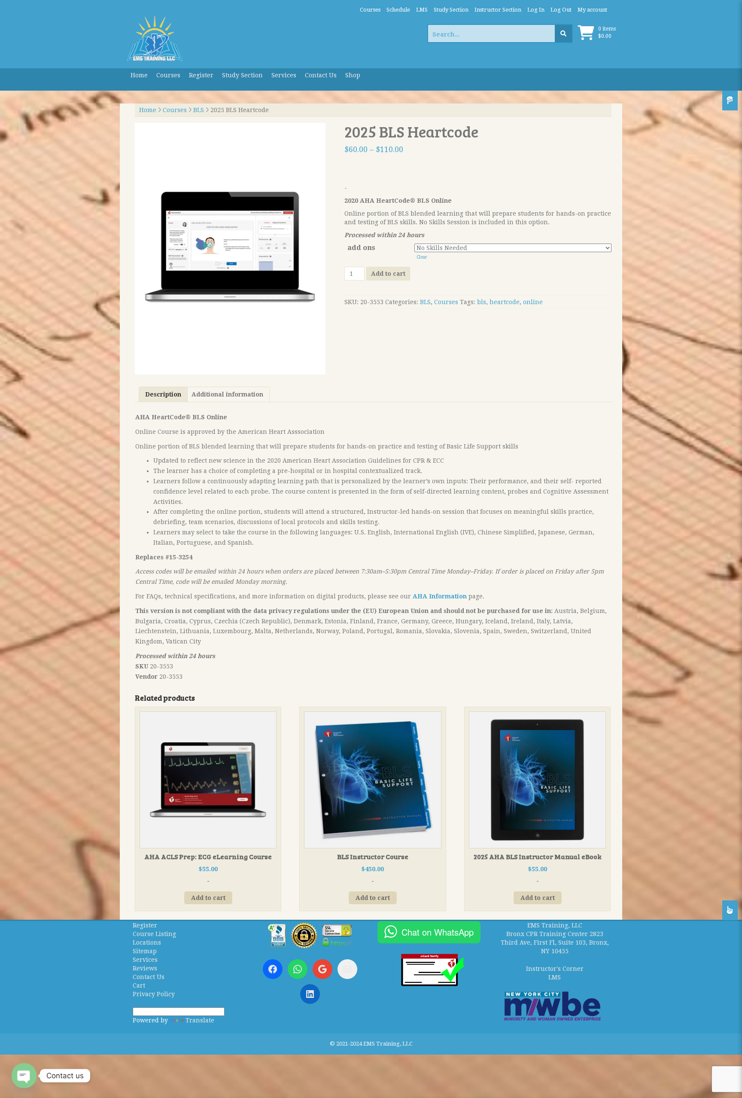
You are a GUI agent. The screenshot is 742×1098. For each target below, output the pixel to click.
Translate (200, 1020)
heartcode (505, 302)
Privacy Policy (154, 994)
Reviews (145, 968)
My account (592, 9)
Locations (147, 942)
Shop (352, 75)
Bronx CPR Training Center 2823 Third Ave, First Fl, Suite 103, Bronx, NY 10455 (555, 942)
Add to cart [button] (208, 897)
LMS (422, 9)
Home (139, 75)
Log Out (561, 9)
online (533, 302)
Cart (139, 985)
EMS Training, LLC (554, 925)
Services (283, 75)
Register (201, 75)
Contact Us (321, 75)
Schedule (398, 9)
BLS (198, 110)
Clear (422, 257)
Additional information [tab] (227, 394)
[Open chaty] (24, 1075)
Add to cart (388, 273)
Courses (370, 9)
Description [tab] (163, 394)
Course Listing (154, 933)
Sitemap (145, 951)
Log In (535, 9)
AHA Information (440, 596)
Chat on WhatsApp (437, 932)
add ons (361, 247)
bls (481, 302)
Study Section (451, 9)
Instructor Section (497, 9)
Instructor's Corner (555, 968)
